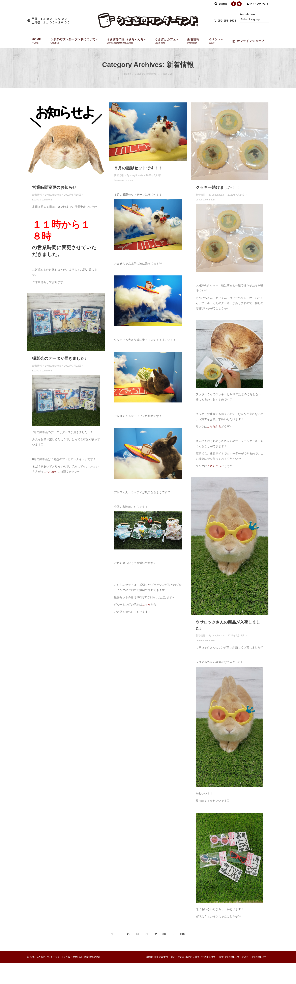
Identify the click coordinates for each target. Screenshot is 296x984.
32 (155, 934)
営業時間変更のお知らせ (54, 187)
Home (127, 73)
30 (137, 934)
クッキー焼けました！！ (218, 187)
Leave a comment (42, 199)
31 (146, 934)
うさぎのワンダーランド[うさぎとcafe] (57, 957)
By (53, 194)
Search (223, 3)
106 (182, 934)
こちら (146, 604)
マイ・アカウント (259, 3)
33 (164, 934)
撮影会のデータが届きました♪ (59, 358)
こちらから (214, 426)
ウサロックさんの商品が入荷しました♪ (228, 625)
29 (128, 934)
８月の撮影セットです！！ (138, 168)
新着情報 (37, 194)
